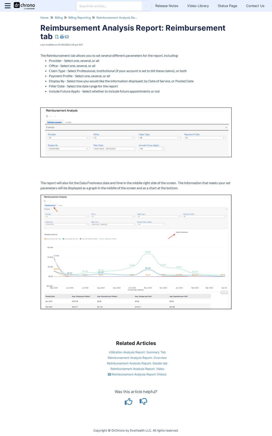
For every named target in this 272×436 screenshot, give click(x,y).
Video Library (198, 6)
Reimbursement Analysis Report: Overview (137, 357)
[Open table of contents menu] (8, 5)
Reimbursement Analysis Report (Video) (139, 374)
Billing (59, 17)
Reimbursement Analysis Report (118, 17)
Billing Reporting (79, 17)
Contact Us (255, 6)
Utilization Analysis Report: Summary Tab (137, 352)
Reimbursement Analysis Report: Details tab (137, 363)
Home (44, 17)
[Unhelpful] (143, 403)
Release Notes (166, 6)
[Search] (146, 5)
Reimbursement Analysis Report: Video (137, 369)
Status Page (227, 6)
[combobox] (109, 5)
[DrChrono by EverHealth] (26, 3)
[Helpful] (129, 403)
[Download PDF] (57, 37)
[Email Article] (66, 37)
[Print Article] (62, 37)
